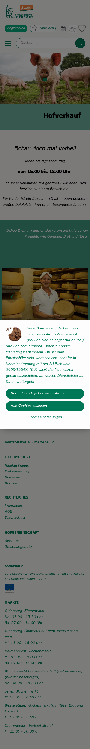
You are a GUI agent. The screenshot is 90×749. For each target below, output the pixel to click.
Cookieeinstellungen (45, 417)
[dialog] (45, 374)
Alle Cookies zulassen (29, 406)
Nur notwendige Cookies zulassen (38, 394)
